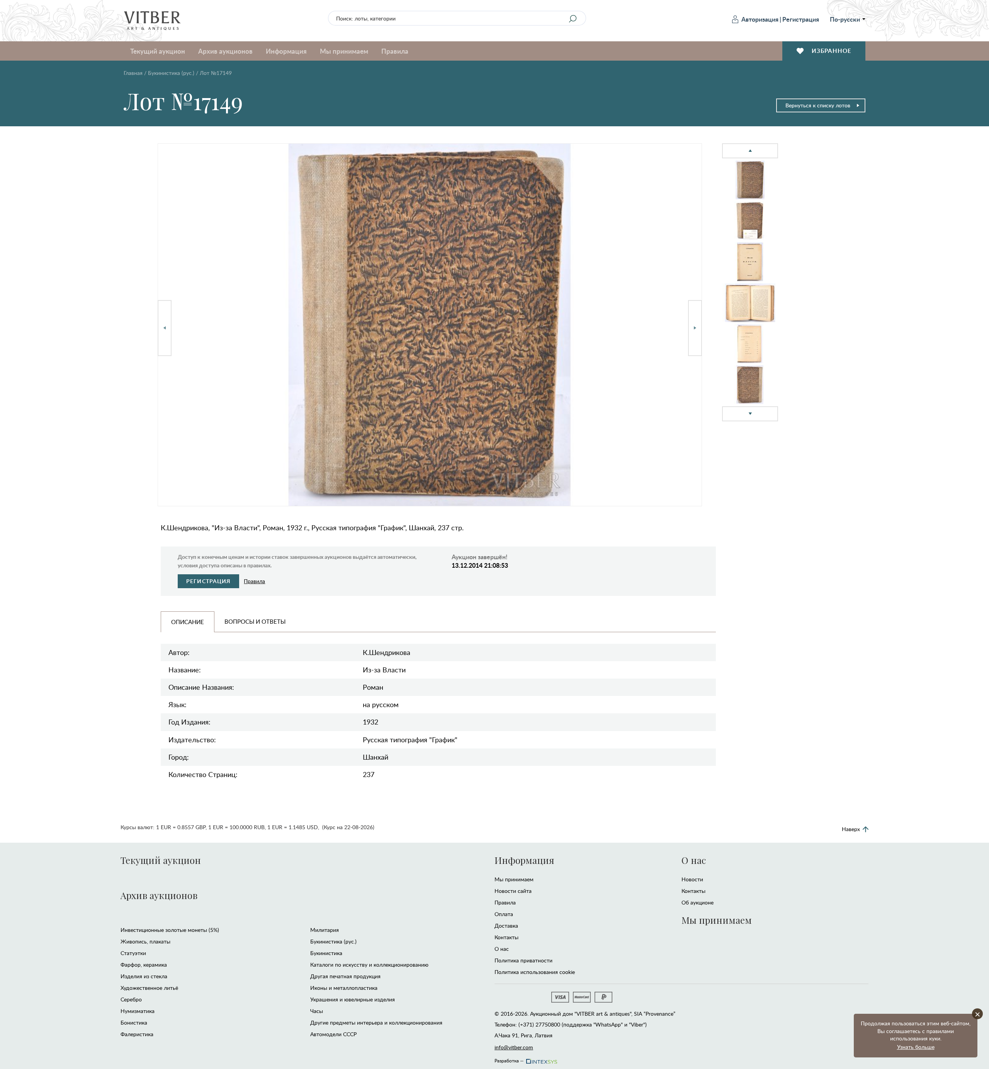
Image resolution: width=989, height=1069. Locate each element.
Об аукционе (697, 902)
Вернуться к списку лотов (817, 105)
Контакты (506, 937)
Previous (165, 328)
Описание (187, 622)
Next (695, 328)
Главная (133, 72)
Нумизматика (138, 1011)
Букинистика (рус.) (171, 72)
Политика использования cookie (534, 972)
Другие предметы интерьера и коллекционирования (376, 1022)
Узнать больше (916, 1046)
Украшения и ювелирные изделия (352, 999)
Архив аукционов (159, 895)
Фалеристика (137, 1034)
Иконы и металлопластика (343, 987)
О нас (501, 948)
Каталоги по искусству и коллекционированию (369, 964)
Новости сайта (513, 890)
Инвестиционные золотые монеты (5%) (170, 929)
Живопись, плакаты (145, 941)
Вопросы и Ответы (254, 621)
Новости (692, 879)
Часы (316, 1011)
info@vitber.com (513, 1047)
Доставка (506, 925)
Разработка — (509, 1059)
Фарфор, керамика (144, 964)
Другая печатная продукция (345, 976)
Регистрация (800, 19)
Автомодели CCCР (333, 1034)
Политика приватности (523, 960)
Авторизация (759, 19)
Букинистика (326, 953)
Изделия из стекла (144, 976)
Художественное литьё (149, 987)
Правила (394, 51)
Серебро (131, 999)
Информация (524, 860)
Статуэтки (133, 953)
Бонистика (134, 1022)
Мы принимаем (514, 879)
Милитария (324, 929)
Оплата (503, 914)
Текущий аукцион (161, 860)
